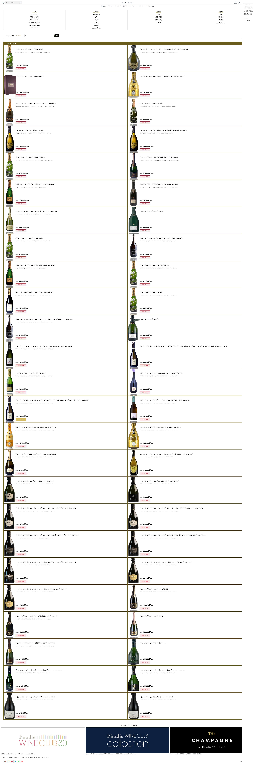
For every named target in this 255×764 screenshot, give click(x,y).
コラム (248, 20)
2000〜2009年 (220, 20)
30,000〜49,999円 (158, 20)
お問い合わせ (16, 757)
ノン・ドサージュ (34, 24)
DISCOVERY (248, 14)
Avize (96, 20)
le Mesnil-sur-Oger (96, 28)
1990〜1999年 (220, 19)
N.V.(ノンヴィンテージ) (220, 24)
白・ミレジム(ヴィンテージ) (34, 20)
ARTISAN (248, 11)
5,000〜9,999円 (159, 16)
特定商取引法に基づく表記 (35, 757)
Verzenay (96, 24)
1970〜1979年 (220, 16)
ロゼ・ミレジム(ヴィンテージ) (34, 22)
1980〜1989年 (220, 17)
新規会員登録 (10, 757)
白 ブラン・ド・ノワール (34, 17)
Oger (96, 22)
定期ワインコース (126, 6)
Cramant (96, 19)
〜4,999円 (159, 14)
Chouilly (96, 17)
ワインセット (110, 6)
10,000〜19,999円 (158, 17)
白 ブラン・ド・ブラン (34, 16)
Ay (96, 16)
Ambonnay (96, 25)
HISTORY (248, 7)
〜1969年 (220, 14)
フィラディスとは (150, 6)
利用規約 (27, 757)
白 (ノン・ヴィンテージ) (34, 14)
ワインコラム (141, 6)
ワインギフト (118, 6)
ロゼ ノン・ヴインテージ (34, 25)
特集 (133, 6)
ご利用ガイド (22, 757)
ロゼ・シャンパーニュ (34, 19)
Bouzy (96, 27)
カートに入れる (20, 419)
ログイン (5, 757)
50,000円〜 (158, 22)
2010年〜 (220, 22)
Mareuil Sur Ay (96, 14)
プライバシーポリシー (45, 757)
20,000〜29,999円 (158, 19)
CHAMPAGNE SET (34, 27)
